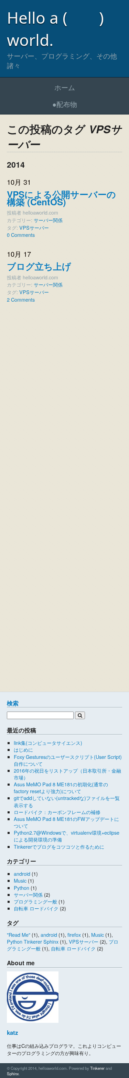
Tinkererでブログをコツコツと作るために (59, 846)
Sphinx (13, 1073)
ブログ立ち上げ (39, 266)
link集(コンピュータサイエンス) (48, 742)
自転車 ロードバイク (36, 908)
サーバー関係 (48, 219)
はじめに (23, 749)
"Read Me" (18, 934)
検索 (13, 703)
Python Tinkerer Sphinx (32, 941)
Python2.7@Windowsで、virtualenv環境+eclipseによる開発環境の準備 (66, 836)
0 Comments (21, 234)
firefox (74, 934)
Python (21, 887)
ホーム (64, 87)
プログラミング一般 (35, 901)
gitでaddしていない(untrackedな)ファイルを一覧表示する (67, 801)
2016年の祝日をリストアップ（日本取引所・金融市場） (67, 774)
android (22, 873)
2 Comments (21, 299)
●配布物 (64, 104)
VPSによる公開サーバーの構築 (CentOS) (61, 198)
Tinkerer (97, 1068)
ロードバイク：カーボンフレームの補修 (57, 811)
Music (20, 880)
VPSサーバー (34, 227)
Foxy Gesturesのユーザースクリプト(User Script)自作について (68, 760)
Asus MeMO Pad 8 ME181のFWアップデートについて (66, 822)
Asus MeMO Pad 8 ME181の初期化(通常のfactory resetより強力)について (61, 787)
